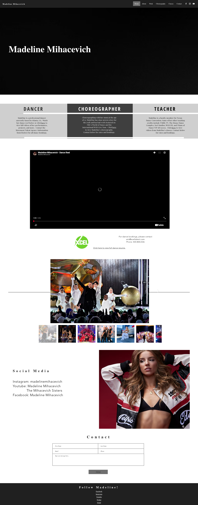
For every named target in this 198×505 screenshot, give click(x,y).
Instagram (99, 494)
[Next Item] (158, 291)
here (43, 123)
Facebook (99, 491)
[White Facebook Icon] (186, 4)
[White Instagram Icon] (190, 4)
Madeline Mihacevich (14, 4)
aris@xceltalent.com (135, 239)
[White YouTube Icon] (194, 4)
